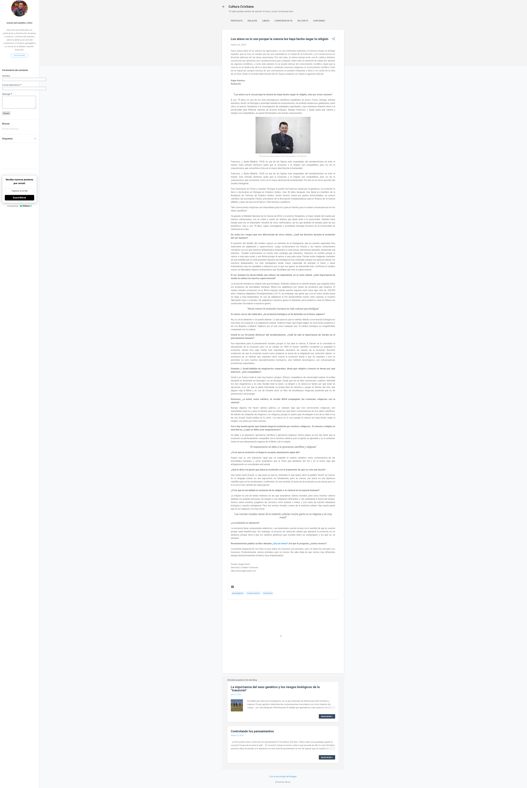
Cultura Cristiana (241, 7)
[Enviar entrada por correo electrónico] (232, 587)
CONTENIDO (319, 21)
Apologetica (237, 593)
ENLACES (252, 21)
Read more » (327, 716)
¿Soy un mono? (280, 543)
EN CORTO (303, 21)
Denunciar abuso (283, 782)
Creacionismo (253, 593)
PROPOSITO (237, 21)
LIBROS (266, 21)
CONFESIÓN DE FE (283, 21)
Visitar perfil (19, 55)
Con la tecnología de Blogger (283, 776)
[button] (333, 39)
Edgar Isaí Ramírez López (19, 23)
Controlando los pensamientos (252, 731)
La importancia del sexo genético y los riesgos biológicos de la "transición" (275, 688)
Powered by (12, 206)
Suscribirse (19, 197)
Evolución (268, 593)
